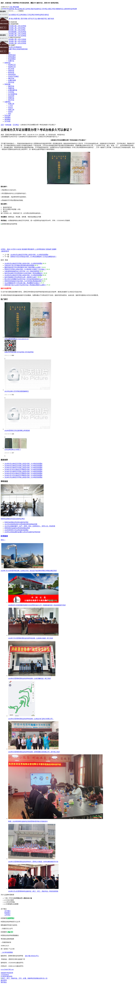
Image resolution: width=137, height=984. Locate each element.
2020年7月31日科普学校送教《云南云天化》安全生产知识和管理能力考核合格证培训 (29, 570)
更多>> (3, 540)
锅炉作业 (11, 86)
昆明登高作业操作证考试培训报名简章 (17, 528)
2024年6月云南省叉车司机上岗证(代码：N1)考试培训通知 (23, 467)
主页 (2, 125)
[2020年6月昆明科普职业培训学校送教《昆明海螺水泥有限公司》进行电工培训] (33, 749)
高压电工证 (12, 64)
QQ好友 (18, 249)
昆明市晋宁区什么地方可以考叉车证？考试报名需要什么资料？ (25, 285)
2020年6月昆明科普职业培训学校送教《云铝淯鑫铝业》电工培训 (29, 678)
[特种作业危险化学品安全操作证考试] (22, 516)
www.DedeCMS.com (7, 969)
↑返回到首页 (5, 251)
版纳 (39, 18)
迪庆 (49, 18)
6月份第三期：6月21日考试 (17, 33)
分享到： (4, 249)
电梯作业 (11, 88)
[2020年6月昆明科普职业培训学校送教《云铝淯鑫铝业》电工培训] (31, 675)
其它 (9, 113)
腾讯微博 (31, 249)
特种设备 (7, 84)
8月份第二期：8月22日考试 (17, 43)
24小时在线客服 (7, 952)
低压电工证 (12, 66)
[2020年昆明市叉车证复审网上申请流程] (27, 429)
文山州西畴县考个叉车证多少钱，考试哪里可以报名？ (22, 283)
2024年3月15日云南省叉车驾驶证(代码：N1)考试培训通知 (23, 475)
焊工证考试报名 (21, 14)
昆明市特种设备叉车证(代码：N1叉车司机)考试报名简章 (23, 281)
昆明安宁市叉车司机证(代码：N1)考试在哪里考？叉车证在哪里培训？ (33, 256)
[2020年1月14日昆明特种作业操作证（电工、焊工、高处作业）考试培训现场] (33, 888)
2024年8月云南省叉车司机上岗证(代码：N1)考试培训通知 (23, 275)
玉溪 (8, 18)
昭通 (15, 18)
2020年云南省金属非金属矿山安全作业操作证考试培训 (22, 532)
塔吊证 (10, 111)
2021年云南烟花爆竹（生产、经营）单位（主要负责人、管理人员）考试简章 (29, 526)
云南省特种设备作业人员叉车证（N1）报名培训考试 (21, 271)
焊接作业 (11, 98)
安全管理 (11, 96)
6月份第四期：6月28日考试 (17, 32)
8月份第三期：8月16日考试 (17, 26)
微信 (8, 249)
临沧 (52, 18)
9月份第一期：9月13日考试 (17, 41)
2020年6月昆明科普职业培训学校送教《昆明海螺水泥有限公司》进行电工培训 (34, 752)
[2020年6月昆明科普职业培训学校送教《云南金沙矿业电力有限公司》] (21, 716)
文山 (35, 18)
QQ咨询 (3, 976)
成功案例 (7, 119)
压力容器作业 (12, 94)
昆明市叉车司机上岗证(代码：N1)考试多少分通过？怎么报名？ (25, 269)
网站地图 (16, 7)
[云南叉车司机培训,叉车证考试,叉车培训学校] (10, 350)
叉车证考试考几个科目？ (12, 449)
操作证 (46, 14)
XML (11, 7)
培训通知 (7, 117)
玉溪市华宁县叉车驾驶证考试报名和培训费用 (19, 265)
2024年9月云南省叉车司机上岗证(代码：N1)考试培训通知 (29, 254)
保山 (12, 18)
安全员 (10, 107)
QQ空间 (13, 249)
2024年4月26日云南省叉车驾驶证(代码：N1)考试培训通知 (23, 473)
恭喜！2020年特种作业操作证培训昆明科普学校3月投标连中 (28, 821)
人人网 (36, 249)
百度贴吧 (48, 249)
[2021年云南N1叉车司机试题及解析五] (27, 390)
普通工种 (11, 103)
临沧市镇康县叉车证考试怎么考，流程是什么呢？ (20, 277)
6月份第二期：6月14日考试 (17, 35)
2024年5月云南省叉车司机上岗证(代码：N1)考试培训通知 (23, 471)
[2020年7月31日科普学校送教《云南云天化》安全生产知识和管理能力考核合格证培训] (22, 568)
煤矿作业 (11, 78)
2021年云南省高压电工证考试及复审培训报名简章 (20, 524)
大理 (29, 18)
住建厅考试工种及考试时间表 (18, 49)
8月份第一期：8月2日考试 (16, 30)
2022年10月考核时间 (15, 47)
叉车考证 (11, 92)
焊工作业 (11, 68)
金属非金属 (12, 80)
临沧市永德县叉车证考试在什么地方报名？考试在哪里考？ (23, 273)
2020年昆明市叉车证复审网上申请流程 (17, 430)
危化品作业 (12, 74)
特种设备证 (12, 57)
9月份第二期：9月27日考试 (17, 39)
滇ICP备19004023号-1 (32, 956)
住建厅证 (11, 61)
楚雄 (25, 18)
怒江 (45, 18)
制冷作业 (11, 72)
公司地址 (7, 915)
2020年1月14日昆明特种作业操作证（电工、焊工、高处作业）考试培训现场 (33, 891)
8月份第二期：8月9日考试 (16, 28)
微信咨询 (24, 978)
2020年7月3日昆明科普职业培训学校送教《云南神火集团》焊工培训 (30, 638)
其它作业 (11, 82)
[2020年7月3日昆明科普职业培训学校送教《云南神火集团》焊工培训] (33, 635)
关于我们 (7, 911)
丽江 (19, 18)
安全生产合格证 (13, 76)
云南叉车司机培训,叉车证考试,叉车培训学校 (19, 352)
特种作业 (7, 62)
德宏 (42, 18)
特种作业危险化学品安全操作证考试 (13, 519)
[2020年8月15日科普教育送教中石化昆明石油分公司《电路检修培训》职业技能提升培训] (33, 602)
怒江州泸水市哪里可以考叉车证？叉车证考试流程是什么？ (23, 279)
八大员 (10, 105)
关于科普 (7, 121)
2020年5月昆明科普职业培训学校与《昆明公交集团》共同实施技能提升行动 (33, 861)
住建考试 (7, 102)
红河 (32, 18)
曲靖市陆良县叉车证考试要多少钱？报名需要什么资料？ (23, 267)
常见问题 (7, 115)
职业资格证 (12, 59)
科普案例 (4, 536)
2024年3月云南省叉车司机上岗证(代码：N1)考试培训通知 (23, 477)
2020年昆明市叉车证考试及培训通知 (16, 530)
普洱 (22, 18)
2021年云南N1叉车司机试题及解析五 (16, 391)
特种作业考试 (39, 14)
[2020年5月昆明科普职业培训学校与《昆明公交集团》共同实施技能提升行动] (31, 859)
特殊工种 (11, 109)
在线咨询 (4, 972)
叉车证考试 (31, 14)
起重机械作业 (12, 90)
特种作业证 (12, 55)
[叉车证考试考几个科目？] (15, 448)
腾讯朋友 (42, 249)
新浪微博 (25, 249)
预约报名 (4, 982)
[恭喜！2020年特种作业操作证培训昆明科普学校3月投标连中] (55, 818)
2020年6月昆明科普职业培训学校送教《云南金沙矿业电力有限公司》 (31, 718)
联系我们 (7, 913)
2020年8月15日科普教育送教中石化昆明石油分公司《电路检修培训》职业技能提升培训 (37, 605)
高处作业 (11, 70)
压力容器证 (12, 14)
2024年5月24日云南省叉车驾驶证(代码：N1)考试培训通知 (23, 469)
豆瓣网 (54, 249)
